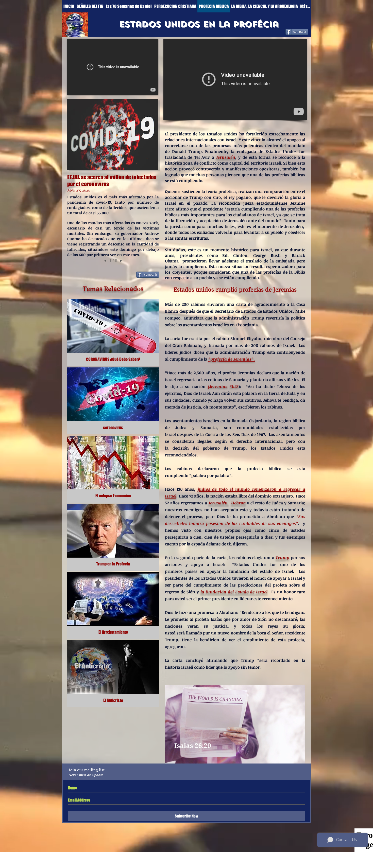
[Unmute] (180, 756)
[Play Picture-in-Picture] (289, 756)
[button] (198, 24)
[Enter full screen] (298, 756)
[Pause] (171, 756)
